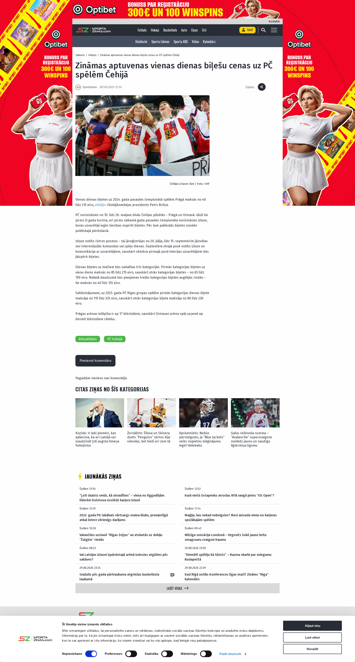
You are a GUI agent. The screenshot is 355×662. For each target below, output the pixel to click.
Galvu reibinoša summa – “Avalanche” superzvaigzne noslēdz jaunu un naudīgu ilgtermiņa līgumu (251, 439)
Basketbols (170, 30)
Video (195, 41)
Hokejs (155, 30)
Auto (184, 30)
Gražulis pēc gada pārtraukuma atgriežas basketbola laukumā (119, 576)
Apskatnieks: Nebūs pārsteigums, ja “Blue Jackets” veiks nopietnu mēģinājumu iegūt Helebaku (201, 439)
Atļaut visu (312, 625)
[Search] (263, 30)
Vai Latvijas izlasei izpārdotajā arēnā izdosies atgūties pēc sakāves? (124, 557)
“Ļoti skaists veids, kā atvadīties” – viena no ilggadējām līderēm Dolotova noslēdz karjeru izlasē (122, 497)
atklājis (100, 205)
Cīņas (194, 30)
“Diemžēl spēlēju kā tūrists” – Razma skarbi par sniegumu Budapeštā (228, 557)
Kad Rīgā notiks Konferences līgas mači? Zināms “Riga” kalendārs (227, 576)
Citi (204, 30)
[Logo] (93, 30)
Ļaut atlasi (312, 637)
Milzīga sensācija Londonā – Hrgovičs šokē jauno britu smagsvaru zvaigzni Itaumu (225, 537)
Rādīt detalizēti (230, 654)
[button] (275, 409)
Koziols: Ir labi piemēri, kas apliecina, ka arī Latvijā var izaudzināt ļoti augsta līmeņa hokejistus (97, 439)
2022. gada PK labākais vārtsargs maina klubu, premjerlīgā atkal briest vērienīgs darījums (124, 517)
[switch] (131, 653)
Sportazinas (89, 87)
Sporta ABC (181, 41)
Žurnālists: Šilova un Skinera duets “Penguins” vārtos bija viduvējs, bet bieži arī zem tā (148, 437)
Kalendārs (209, 41)
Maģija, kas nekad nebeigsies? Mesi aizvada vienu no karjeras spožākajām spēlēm (231, 517)
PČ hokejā (114, 339)
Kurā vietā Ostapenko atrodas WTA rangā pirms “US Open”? (229, 495)
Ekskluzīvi (141, 41)
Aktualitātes (88, 339)
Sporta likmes (160, 41)
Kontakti (274, 21)
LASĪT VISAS (174, 588)
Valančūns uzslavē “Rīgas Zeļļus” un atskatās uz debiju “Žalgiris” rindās (121, 537)
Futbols (142, 30)
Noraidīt (312, 649)
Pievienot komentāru (95, 361)
